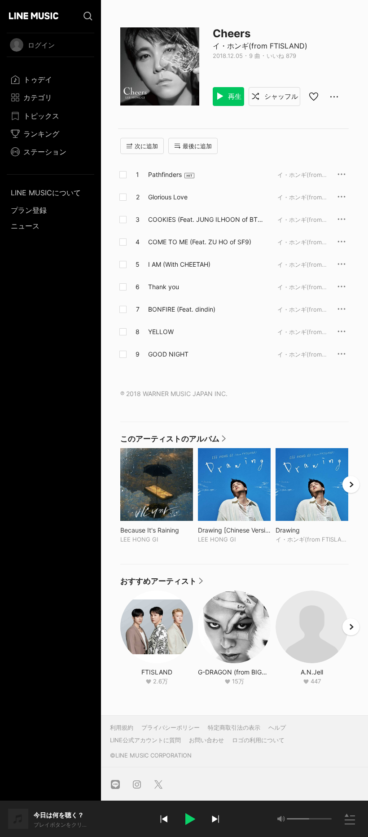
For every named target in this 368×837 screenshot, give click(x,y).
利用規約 (121, 727)
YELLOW (161, 331)
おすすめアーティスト (162, 583)
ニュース (25, 225)
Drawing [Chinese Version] (234, 530)
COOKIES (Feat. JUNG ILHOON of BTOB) (205, 220)
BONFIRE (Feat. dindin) (181, 309)
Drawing (306, 530)
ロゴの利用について (258, 740)
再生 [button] (233, 96)
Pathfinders (165, 174)
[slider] (298, 818)
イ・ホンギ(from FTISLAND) (260, 45)
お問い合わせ (206, 740)
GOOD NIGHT (168, 354)
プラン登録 (29, 210)
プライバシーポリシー (170, 727)
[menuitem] (50, 79)
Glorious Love (168, 197)
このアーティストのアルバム (173, 441)
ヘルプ (277, 727)
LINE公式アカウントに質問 (145, 740)
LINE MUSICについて (46, 192)
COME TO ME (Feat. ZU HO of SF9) (199, 242)
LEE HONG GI (139, 539)
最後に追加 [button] (197, 146)
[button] (189, 819)
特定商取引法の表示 (234, 727)
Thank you (163, 287)
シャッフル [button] (280, 96)
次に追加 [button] (146, 146)
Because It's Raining (156, 530)
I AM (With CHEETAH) (179, 264)
